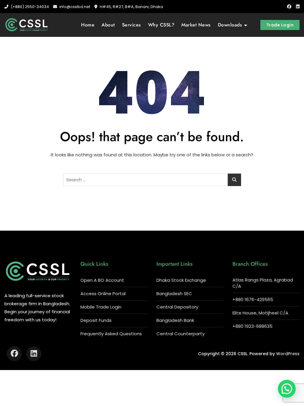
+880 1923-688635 (252, 326)
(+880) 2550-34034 (29, 7)
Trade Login (280, 25)
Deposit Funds (96, 320)
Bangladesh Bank (175, 320)
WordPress (288, 354)
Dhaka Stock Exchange (181, 280)
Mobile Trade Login (100, 307)
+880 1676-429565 (252, 299)
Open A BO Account (102, 280)
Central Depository (177, 307)
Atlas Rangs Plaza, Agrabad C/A (262, 283)
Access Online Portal (103, 293)
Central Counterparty (180, 334)
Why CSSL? (161, 24)
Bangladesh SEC (174, 293)
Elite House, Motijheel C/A (260, 313)
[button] (287, 389)
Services (131, 24)
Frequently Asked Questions (111, 334)
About (108, 24)
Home (87, 24)
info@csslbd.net (74, 7)
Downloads (230, 24)
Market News (196, 24)
